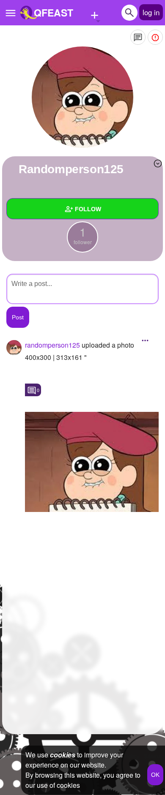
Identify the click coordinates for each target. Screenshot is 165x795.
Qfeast (16, 756)
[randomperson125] (82, 97)
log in (151, 12)
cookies (62, 755)
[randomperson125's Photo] (92, 462)
